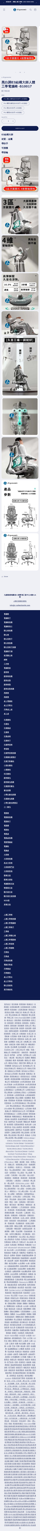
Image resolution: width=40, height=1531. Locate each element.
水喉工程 (15, 1033)
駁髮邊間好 (31, 1506)
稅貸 (32, 1183)
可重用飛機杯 (25, 1311)
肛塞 (16, 1362)
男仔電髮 (7, 1496)
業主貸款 (16, 1186)
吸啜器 (30, 1274)
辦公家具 (21, 1135)
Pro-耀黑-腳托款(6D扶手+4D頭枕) (15, 103)
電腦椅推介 (8, 626)
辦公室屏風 (9, 1138)
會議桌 (27, 1135)
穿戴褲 (19, 1303)
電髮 (9, 1493)
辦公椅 (6, 635)
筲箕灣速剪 (28, 1445)
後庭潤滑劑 (27, 1365)
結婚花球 (25, 1394)
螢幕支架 (7, 875)
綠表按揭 (12, 1220)
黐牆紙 (33, 1057)
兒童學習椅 (8, 745)
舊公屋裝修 (8, 1092)
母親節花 (27, 1391)
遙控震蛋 (28, 1287)
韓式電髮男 (23, 1517)
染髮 (18, 1455)
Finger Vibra (23, 1295)
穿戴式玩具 (15, 1298)
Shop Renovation (19, 1156)
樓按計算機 (18, 1226)
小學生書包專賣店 (11, 803)
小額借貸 (25, 1180)
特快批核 (27, 1167)
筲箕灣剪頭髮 (19, 1440)
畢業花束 (16, 1389)
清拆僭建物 (26, 1020)
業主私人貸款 (25, 1186)
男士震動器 (18, 1319)
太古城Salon (22, 1437)
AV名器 (26, 1306)
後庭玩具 (13, 1359)
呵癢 (18, 1346)
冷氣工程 (19, 1041)
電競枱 (6, 830)
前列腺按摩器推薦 (19, 1373)
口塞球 (11, 1343)
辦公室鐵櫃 (19, 1138)
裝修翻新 (28, 1098)
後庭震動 (28, 1370)
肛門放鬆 (11, 1367)
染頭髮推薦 (29, 1455)
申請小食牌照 (17, 1127)
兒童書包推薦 (9, 799)
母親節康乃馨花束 (27, 1410)
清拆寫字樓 (14, 1028)
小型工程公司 (20, 1049)
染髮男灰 (29, 1490)
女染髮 (22, 1522)
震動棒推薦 (16, 1258)
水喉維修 (22, 1033)
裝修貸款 (8, 1178)
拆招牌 (21, 1028)
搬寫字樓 (22, 1063)
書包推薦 (7, 790)
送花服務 (11, 1383)
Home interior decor (14, 1148)
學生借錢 (13, 1199)
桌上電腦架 (8, 701)
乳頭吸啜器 (16, 1277)
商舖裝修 (24, 1015)
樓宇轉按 (21, 1204)
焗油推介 (10, 1469)
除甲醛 (12, 1055)
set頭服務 (30, 1501)
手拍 (13, 1346)
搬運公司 (28, 1060)
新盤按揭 (22, 1215)
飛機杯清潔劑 (29, 1317)
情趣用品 (30, 1252)
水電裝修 (13, 1036)
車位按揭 (19, 1212)
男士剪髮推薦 (14, 1450)
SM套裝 (29, 1335)
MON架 (7, 900)
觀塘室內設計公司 (18, 1111)
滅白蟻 (11, 1057)
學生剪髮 (12, 1480)
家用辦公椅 (8, 655)
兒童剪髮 (14, 1474)
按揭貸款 (22, 1202)
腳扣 (10, 1341)
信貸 (6, 1172)
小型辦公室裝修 (22, 1114)
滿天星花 (25, 1413)
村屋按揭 (11, 1210)
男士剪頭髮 (23, 1450)
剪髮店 (20, 1423)
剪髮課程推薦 (20, 1466)
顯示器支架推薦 (10, 896)
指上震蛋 (14, 1295)
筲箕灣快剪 (12, 1445)
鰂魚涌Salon (24, 1434)
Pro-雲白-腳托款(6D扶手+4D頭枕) (15, 99)
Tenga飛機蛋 (21, 1314)
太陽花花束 (23, 1418)
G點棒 (16, 1260)
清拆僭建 (17, 1020)
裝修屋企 (29, 1074)
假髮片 (19, 1463)
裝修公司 (26, 1012)
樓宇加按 (13, 1204)
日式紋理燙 (30, 1512)
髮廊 (19, 1426)
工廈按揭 (27, 1212)
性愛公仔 (22, 1242)
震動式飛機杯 (15, 1311)
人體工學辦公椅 (10, 935)
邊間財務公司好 (21, 1164)
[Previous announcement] (4, 2)
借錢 (16, 1162)
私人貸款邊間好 (15, 1170)
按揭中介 (19, 1167)
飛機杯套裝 (11, 1306)
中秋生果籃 (14, 1399)
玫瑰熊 (14, 1402)
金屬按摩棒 (16, 1271)
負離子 (12, 1461)
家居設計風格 (9, 1012)
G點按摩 (10, 1260)
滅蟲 (27, 1049)
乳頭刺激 (11, 1351)
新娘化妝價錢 (29, 1504)
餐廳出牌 (26, 1122)
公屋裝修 (32, 1087)
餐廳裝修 (8, 1116)
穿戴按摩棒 (12, 1303)
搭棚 (18, 1044)
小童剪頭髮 (30, 1472)
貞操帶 (15, 1354)
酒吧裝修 (32, 1114)
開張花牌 (13, 1394)
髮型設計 (12, 1448)
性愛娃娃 (7, 1242)
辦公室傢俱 (12, 1135)
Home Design (19, 1143)
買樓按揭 (30, 1215)
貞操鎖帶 (31, 1354)
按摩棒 (12, 1255)
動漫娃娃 (7, 1252)
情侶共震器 (29, 1327)
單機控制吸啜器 (27, 1277)
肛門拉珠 (10, 1362)
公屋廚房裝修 (19, 1095)
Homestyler (29, 1143)
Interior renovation (14, 1140)
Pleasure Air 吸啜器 (26, 1282)
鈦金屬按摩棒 (26, 1271)
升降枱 (6, 952)
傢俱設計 (10, 1020)
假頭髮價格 (26, 1463)
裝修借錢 (32, 1178)
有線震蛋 (26, 1293)
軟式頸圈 (22, 1343)
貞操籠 (7, 1357)
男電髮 (32, 1493)
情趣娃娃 (28, 1244)
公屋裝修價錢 (9, 1098)
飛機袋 (29, 1314)
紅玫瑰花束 (30, 1407)
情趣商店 (22, 1252)
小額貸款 (17, 1180)
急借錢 (22, 1162)
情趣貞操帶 (23, 1354)
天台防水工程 (9, 1049)
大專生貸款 (26, 1196)
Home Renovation (27, 1146)
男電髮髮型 (11, 1522)
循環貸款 (19, 1194)
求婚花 (10, 1391)
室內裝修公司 (28, 1066)
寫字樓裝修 (30, 1111)
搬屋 (14, 1060)
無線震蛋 (8, 1293)
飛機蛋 (12, 1314)
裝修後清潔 (15, 1052)
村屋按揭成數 (21, 1210)
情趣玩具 (15, 1252)
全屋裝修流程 (25, 1007)
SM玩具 (22, 1335)
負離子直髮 (19, 1461)
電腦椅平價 (8, 651)
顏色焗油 (10, 1482)
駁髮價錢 (23, 1506)
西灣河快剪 (20, 1445)
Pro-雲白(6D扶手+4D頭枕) (13, 108)
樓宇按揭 (30, 1202)
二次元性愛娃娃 (20, 1250)
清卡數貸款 (26, 1234)
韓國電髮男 (32, 1517)
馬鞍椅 (6, 693)
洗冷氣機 (14, 1047)
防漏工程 (25, 1036)
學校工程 (10, 1017)
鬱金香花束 (22, 1415)
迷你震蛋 (21, 1287)
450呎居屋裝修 (22, 1087)
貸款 (24, 1170)
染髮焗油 (27, 1480)
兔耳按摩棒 (13, 1263)
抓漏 (19, 1036)
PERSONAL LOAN (22, 1183)
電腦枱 (6, 846)
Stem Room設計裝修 (22, 1017)
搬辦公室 (30, 1063)
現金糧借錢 (28, 1231)
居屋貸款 (9, 1180)
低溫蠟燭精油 (12, 1349)
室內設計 (7, 1004)
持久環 (12, 1327)
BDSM (7, 1335)
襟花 (32, 1394)
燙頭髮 (29, 1461)
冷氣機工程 (27, 1041)
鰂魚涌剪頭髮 (27, 1431)
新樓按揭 (14, 1215)
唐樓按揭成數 (9, 1212)
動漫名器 (12, 1309)
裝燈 (31, 1036)
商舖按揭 (11, 1223)
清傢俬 (32, 1023)
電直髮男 (14, 1496)
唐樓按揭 (30, 1210)
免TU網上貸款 (23, 1191)
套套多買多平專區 (18, 1378)
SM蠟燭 (21, 1349)
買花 (29, 1421)
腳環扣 (15, 1341)
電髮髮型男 (25, 1520)
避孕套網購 (29, 1375)
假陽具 (14, 1333)
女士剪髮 (9, 1453)
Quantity (4, 117)
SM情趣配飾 (15, 1357)
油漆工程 (28, 1039)
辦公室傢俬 (8, 985)
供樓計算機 (9, 1226)
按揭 (6, 1202)
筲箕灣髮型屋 (9, 1440)
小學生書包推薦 (10, 794)
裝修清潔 (25, 1052)
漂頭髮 (15, 1482)
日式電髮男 (15, 1517)
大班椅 (6, 855)
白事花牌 (15, 1397)
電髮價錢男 (8, 1520)
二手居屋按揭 (24, 1207)
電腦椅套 (7, 668)
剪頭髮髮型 (20, 1448)
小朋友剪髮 (17, 1477)
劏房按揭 (16, 1218)
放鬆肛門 (19, 1367)
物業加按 (29, 1204)
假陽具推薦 (29, 1333)
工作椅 (6, 664)
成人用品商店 (9, 1239)
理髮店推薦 (8, 1426)
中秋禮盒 (22, 1399)
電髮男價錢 (17, 1520)
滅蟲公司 (7, 1052)
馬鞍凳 (6, 697)
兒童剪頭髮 (22, 1474)
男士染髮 (10, 1488)
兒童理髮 (29, 1474)
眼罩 (20, 1341)
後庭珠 (27, 1359)
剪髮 (10, 1423)
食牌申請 (11, 1122)
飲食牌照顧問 (23, 1119)
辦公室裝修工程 (14, 1015)
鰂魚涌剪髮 (15, 1434)
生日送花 (30, 1386)
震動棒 (18, 1255)
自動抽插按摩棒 (13, 1266)
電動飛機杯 (27, 1309)
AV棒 (28, 1263)
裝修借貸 (24, 1178)
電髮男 (27, 1493)
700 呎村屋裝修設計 (19, 1103)
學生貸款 (8, 1196)
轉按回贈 (17, 1228)
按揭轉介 (11, 1167)
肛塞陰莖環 (20, 1327)
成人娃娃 (30, 1242)
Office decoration (27, 1159)
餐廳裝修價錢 (28, 1116)
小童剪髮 (22, 1472)
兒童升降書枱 (9, 761)
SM (34, 1335)
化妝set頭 (12, 1501)
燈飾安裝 (21, 1039)
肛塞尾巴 (22, 1362)
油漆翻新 (11, 1041)
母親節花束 (18, 1391)
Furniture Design (21, 1151)
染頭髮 (22, 1455)
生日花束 (22, 1386)
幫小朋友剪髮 (26, 1477)
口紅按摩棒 (14, 1274)
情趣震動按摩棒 (27, 1255)
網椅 (5, 659)
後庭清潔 (11, 1370)
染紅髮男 (23, 1488)
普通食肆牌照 (19, 1124)
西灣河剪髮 (12, 1429)
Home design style (12, 1146)
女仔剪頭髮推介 (18, 1453)
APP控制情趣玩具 (28, 1325)
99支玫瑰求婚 (25, 1405)
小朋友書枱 (8, 765)
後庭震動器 (20, 1370)
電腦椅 (6, 614)
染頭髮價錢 (27, 1458)
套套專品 (20, 1375)
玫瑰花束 (14, 1407)
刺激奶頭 (26, 1351)
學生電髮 (21, 1493)
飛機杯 (25, 1303)
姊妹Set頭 (13, 1504)
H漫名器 (19, 1309)
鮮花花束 (14, 1421)
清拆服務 (21, 1025)
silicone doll (12, 1247)
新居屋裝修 (25, 1079)
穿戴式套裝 (24, 1298)
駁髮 (18, 1506)
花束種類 (16, 1405)
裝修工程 (18, 1012)
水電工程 (30, 1033)
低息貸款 (30, 1170)
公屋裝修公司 (19, 1089)
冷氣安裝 (12, 1044)
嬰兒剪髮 (7, 1509)
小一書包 (7, 807)
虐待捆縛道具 (17, 1338)
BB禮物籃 (24, 1397)
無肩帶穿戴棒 (15, 1301)
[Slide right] (24, 72)
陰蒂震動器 (12, 1287)
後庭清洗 (26, 1367)
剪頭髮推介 (31, 1469)
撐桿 (28, 1346)
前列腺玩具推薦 (15, 1325)
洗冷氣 (7, 1047)
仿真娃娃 (13, 1244)
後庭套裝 (21, 1359)
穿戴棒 (23, 1301)
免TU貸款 (20, 1188)
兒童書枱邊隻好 (10, 757)
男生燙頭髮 (27, 1509)
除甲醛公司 (27, 1055)
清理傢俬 (18, 1023)
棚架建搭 (31, 1044)
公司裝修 (28, 1108)
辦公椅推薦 (8, 630)
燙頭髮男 (19, 1509)
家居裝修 (22, 1004)
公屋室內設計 (30, 1089)
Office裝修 (8, 1108)
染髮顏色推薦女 (15, 1525)
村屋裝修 (19, 1100)
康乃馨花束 (8, 1410)
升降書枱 (7, 973)
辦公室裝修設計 (15, 1106)
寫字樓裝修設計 (9, 1114)
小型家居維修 (22, 1009)
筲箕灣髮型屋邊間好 (18, 1442)
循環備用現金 (29, 1194)
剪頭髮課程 (11, 1466)
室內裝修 (15, 1004)
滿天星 (17, 1413)
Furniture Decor (21, 1154)
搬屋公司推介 (13, 1063)
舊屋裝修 (11, 1100)
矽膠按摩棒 (31, 1269)
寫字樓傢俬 (8, 989)
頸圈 (16, 1343)
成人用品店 (31, 1236)
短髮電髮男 (30, 1496)
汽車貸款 (14, 1175)
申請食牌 (19, 1122)
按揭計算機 (30, 1223)
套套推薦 (29, 1378)
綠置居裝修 (15, 1082)
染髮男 (22, 1485)
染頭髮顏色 (19, 1458)
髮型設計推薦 (29, 1448)
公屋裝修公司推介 (19, 1092)
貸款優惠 (30, 1199)
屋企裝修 (22, 1074)
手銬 (24, 1338)
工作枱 (33, 1135)
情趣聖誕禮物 (24, 1330)
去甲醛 (19, 1055)
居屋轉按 (14, 1207)
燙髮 (25, 1461)
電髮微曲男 (22, 1496)
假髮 (9, 1463)
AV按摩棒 (21, 1263)
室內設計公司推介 (28, 1071)
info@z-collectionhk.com (20, 605)
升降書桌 (7, 969)
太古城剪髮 (31, 1437)
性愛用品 (32, 1239)
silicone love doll (24, 1247)
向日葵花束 (13, 1418)
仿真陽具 (8, 1271)
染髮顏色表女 (26, 1525)
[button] (4, 10)
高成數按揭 (20, 1223)
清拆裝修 (13, 1025)
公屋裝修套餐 (30, 1095)
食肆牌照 (10, 1124)
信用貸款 (13, 1172)
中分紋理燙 (15, 1514)
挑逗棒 (23, 1346)
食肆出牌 (28, 1124)
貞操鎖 (9, 1354)
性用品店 (24, 1239)
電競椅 (6, 813)
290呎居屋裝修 (18, 1084)
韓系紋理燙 (12, 1512)
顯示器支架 (8, 892)
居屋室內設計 (25, 1076)
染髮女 (17, 1522)
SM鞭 (9, 1346)
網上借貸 (11, 1183)
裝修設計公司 (22, 1068)
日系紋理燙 (20, 1512)
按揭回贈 (9, 1228)
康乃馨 (17, 1410)
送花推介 (7, 1405)
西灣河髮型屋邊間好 (23, 1429)
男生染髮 (16, 1488)
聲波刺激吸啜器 (12, 1282)
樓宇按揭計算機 (29, 1226)
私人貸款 (21, 1172)
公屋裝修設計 (9, 1089)
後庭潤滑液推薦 (16, 1365)
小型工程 (30, 1047)
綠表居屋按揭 (22, 1220)
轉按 (11, 1202)
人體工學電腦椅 (10, 923)
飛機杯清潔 (20, 1317)
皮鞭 (28, 1343)
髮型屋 (14, 1426)
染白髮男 (7, 1490)
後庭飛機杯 (9, 1319)
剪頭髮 (15, 1423)
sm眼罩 (25, 1341)
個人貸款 (22, 1175)
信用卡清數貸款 (15, 1234)
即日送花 (8, 1389)
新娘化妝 (21, 1504)
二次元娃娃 (31, 1250)
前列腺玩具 (24, 1322)
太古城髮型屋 (13, 1437)
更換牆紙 (8, 1060)
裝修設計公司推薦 (14, 1071)
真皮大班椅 (8, 863)
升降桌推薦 (8, 960)
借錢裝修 (16, 1178)
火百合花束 (12, 1415)
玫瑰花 (21, 1407)
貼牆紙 (27, 1057)
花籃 (19, 1394)
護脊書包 (7, 778)
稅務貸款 (8, 1186)
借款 (27, 1162)
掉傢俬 (6, 1025)
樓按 (6, 1204)
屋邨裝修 (10, 1095)
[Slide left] (15, 72)
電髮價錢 (15, 1493)
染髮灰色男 (22, 1490)
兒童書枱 (7, 720)
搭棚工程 (24, 1044)
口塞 (31, 1341)
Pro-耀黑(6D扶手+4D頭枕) (13, 112)
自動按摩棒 (24, 1266)
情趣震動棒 (25, 1258)
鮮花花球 (22, 1421)
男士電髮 (27, 1453)
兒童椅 (6, 732)
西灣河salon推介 (16, 1431)
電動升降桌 (8, 964)
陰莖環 (6, 1327)
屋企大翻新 (19, 1098)
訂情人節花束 (13, 1386)
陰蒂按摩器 (22, 1285)
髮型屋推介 (25, 1426)
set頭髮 (24, 1501)
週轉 (12, 1231)
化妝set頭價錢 (24, 1498)
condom (8, 1378)
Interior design (29, 1138)
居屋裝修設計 (15, 1076)
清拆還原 (10, 1023)
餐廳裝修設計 (17, 1116)
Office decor (9, 1162)
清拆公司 (28, 1025)
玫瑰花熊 (22, 1402)
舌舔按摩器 (19, 1279)
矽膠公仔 (15, 1242)
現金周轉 (19, 1231)
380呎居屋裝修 (30, 1084)
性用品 (17, 1239)
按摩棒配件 (23, 1274)
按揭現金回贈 (27, 1228)
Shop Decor (31, 1156)
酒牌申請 (18, 1130)
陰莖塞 (27, 1349)
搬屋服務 (20, 1060)
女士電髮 (13, 1455)
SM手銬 (30, 1338)
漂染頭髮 (11, 1458)
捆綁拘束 (7, 1338)
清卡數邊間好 (13, 1236)
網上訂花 (26, 1381)
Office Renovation (13, 1159)
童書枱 (7, 770)
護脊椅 (6, 672)
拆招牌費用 (24, 1031)
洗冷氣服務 (22, 1047)
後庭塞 (28, 1362)
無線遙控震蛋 (12, 1285)
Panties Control (14, 1290)
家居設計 (32, 1009)
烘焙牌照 (26, 1127)
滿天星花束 (9, 1413)
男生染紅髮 (31, 1488)
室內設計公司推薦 (11, 1074)
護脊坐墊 (7, 680)
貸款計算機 (22, 1199)
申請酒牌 (26, 1130)
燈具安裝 (13, 1039)
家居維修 (13, 1009)
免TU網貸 (11, 1194)
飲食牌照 (14, 1119)
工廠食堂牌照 (15, 1132)
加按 (16, 1202)
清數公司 (11, 1164)
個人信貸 (30, 1175)
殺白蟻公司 (20, 1057)
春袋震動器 (15, 1322)
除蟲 (32, 1049)
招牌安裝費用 (14, 1031)
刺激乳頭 (18, 1351)
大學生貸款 (17, 1196)
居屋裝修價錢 (15, 1079)
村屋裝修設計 (28, 1100)
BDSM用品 (14, 1335)
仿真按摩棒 (22, 1269)
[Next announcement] (36, 2)
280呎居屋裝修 (25, 1082)
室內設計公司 (17, 1066)
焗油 (26, 1466)
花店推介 (30, 1402)
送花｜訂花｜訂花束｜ (15, 1381)
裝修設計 (30, 1004)
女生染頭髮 (29, 1522)
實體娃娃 (21, 1244)
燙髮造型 (15, 1498)
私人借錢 (29, 1172)
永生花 (29, 1399)
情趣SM (30, 1357)
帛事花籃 (7, 1397)
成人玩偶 (10, 1250)
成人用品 (22, 1236)
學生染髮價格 (15, 1485)
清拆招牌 (28, 1028)
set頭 (19, 1501)
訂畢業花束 (25, 1389)
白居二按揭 (25, 1218)
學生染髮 (28, 1482)
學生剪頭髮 (20, 1480)
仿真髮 (14, 1463)
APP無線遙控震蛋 (28, 1290)
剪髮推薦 (7, 1472)
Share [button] (6, 576)
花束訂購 (24, 1383)
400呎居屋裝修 (10, 1087)
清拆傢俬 (25, 1023)
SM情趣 (23, 1357)
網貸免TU (13, 1191)
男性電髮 (31, 1514)
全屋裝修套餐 (15, 1007)
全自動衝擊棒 (12, 1269)
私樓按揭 (8, 1218)
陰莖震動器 (27, 1319)
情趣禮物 (15, 1330)
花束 (17, 1383)
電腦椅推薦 (8, 622)
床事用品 (13, 1375)
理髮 (33, 1423)
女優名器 (19, 1306)
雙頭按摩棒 (24, 1260)
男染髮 (27, 1485)
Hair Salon (28, 1423)
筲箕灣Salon (29, 1440)
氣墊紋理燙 (23, 1514)
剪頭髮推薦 (15, 1472)
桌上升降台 (8, 705)
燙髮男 (13, 1509)
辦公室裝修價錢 (28, 1106)
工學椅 (6, 931)
